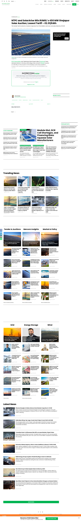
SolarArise (42, 61)
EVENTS (62, 1)
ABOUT (72, 1)
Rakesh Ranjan (19, 28)
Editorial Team (28, 514)
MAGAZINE (69, 4)
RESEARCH (57, 1)
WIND (55, 4)
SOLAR (37, 4)
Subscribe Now (51, 518)
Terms (60, 514)
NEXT (48, 104)
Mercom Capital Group (48, 514)
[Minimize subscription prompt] (79, 518)
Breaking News (25, 100)
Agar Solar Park (14, 100)
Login (74, 4)
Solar (42, 100)
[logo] (6, 4)
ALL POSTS (31, 104)
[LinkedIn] (9, 1)
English (12, 1)
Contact (35, 514)
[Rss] (4, 1)
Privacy (56, 514)
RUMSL (30, 100)
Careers (40, 514)
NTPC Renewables (16, 61)
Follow (13, 57)
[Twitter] (6, 1)
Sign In (36, 82)
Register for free (30, 84)
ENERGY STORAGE (48, 4)
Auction (20, 100)
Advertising (21, 514)
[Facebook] (2, 1)
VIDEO (63, 4)
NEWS (45, 1)
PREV (13, 104)
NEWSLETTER (67, 1)
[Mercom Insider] (50, 1)
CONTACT (77, 1)
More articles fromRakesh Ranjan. (20, 96)
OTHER (59, 4)
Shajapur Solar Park (36, 100)
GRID (41, 4)
